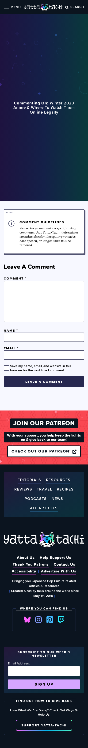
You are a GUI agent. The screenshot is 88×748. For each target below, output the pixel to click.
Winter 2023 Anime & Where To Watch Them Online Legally (44, 107)
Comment (15, 278)
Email (11, 348)
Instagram (38, 619)
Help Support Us (55, 557)
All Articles (44, 508)
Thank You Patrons (31, 564)
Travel (44, 489)
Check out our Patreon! (41, 451)
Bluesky (27, 619)
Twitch (61, 619)
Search (77, 6)
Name (11, 330)
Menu (16, 6)
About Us (26, 557)
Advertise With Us (58, 571)
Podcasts (36, 498)
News (57, 498)
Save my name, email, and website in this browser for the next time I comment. (40, 368)
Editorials (29, 480)
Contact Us (64, 564)
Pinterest (50, 619)
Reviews (23, 489)
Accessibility (24, 571)
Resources (58, 480)
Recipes (65, 489)
